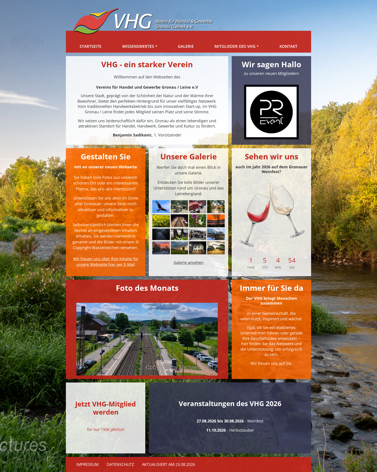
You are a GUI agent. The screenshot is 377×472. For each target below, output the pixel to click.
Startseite (90, 46)
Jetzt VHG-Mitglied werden (105, 408)
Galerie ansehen (189, 262)
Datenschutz (120, 464)
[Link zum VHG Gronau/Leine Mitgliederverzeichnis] (271, 112)
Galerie (186, 46)
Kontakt (288, 46)
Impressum (87, 464)
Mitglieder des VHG (234, 46)
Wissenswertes (138, 46)
